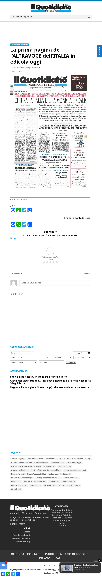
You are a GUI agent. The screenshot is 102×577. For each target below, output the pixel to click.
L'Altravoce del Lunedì (75, 470)
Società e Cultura (54, 485)
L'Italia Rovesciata (36, 474)
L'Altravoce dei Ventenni (49, 470)
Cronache (41, 463)
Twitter (61, 523)
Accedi (86, 274)
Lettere (16, 482)
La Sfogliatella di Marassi (48, 478)
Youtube (62, 525)
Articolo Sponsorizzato (49, 459)
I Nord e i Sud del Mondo (23, 470)
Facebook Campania (62, 518)
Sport (16, 489)
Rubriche (35, 485)
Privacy (45, 557)
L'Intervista (18, 474)
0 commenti (35, 68)
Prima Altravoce (18, 199)
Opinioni (54, 482)
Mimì (28, 482)
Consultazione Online (21, 463)
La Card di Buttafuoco (22, 478)
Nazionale (40, 482)
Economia (57, 463)
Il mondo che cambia (44, 466)
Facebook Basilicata (62, 512)
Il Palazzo (64, 466)
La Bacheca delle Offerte (60, 474)
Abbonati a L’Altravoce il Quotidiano (28, 513)
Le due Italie (71, 478)
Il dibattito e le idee (21, 466)
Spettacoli (73, 485)
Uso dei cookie (76, 554)
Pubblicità (53, 554)
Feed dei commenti (21, 538)
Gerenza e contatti (26, 554)
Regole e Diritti (19, 485)
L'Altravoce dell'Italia (19, 45)
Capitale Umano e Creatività (77, 459)
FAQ (57, 557)
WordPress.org (23, 542)
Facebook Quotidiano (61, 510)
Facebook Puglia (61, 520)
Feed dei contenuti (21, 535)
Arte (32, 459)
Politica (68, 482)
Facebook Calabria (61, 515)
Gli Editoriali (74, 463)
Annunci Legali (18, 459)
